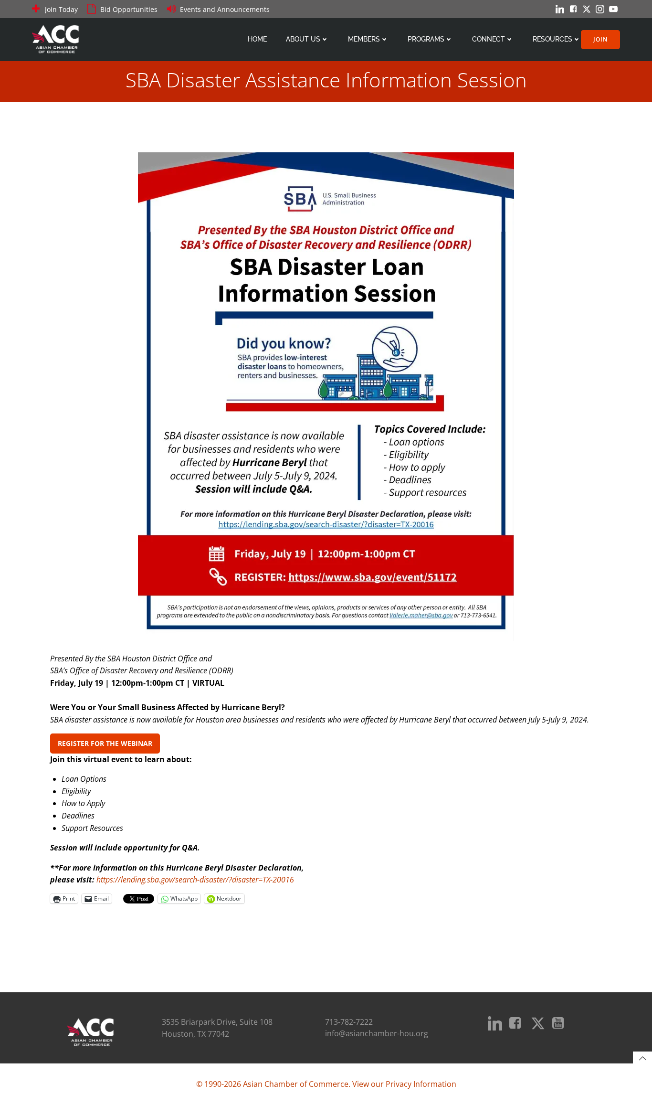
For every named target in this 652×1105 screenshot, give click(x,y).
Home (257, 39)
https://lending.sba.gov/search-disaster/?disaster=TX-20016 (195, 879)
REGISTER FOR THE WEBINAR (105, 743)
